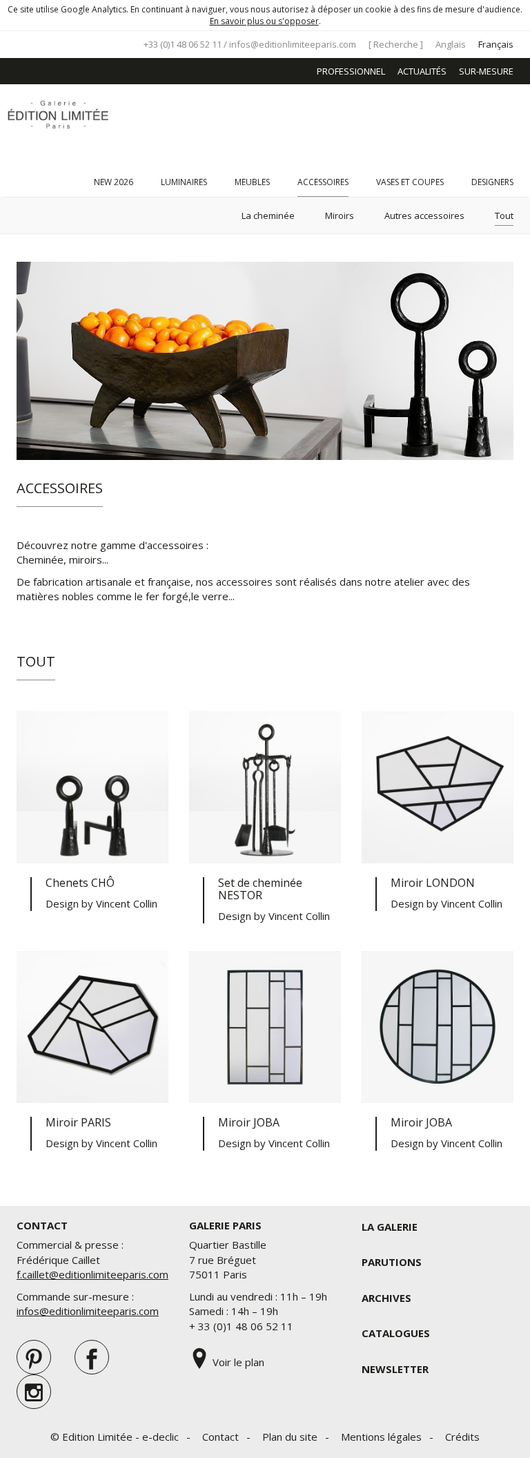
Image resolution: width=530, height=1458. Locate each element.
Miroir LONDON (433, 882)
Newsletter (395, 1369)
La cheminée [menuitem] (268, 215)
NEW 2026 (113, 182)
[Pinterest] (34, 1357)
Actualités (422, 71)
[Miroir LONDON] (437, 787)
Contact (220, 1436)
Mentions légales (381, 1436)
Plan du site (289, 1436)
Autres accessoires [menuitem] (424, 215)
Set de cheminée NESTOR (260, 889)
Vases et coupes (410, 182)
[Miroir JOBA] (265, 1027)
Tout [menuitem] (504, 215)
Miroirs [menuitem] (339, 215)
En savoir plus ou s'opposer (264, 21)
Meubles (252, 182)
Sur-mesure (486, 71)
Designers (492, 182)
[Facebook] (92, 1357)
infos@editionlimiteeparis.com (292, 44)
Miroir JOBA (248, 1122)
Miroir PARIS (78, 1122)
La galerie (390, 1227)
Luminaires (184, 182)
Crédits (462, 1436)
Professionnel (351, 71)
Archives (386, 1298)
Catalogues (396, 1333)
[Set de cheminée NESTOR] (265, 787)
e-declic (160, 1436)
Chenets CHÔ (80, 882)
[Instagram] (34, 1391)
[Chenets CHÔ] (92, 787)
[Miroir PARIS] (92, 1027)
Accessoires (323, 182)
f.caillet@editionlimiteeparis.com (92, 1274)
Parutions (392, 1262)
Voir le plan (237, 1362)
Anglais (450, 44)
